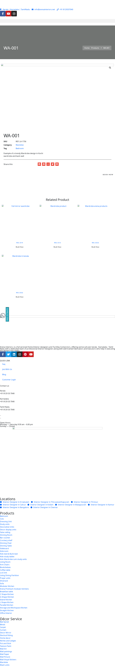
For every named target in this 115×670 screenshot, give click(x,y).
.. (0, 417)
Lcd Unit (3, 572)
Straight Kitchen (7, 610)
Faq (3, 364)
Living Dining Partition (9, 575)
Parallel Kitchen (6, 605)
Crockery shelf (6, 540)
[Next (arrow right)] (111, 335)
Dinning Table (6, 546)
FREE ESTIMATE (7, 314)
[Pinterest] (25, 354)
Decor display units (8, 529)
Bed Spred (4, 622)
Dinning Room (6, 535)
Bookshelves (5, 567)
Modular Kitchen (7, 586)
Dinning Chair (6, 543)
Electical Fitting (6, 635)
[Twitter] (8, 354)
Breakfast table (6, 591)
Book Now (108, 175)
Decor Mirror (5, 632)
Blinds (2, 624)
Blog (4, 374)
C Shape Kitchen (7, 594)
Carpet (3, 627)
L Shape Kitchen (6, 602)
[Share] (107, 2)
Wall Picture (5, 657)
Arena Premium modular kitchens (14, 589)
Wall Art (3, 649)
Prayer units (5, 578)
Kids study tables (7, 556)
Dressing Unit (6, 521)
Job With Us (7, 369)
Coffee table (5, 570)
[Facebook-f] (3, 13)
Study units (5, 524)
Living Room (5, 562)
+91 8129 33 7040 (7, 393)
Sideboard (4, 548)
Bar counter (5, 537)
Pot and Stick (5, 643)
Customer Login (9, 379)
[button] (57, 21)
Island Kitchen (6, 599)
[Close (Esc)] (112, 2)
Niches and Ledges (8, 640)
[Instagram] (14, 13)
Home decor (5, 638)
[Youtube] (8, 13)
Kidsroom (4, 551)
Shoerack (4, 581)
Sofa (2, 583)
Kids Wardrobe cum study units (13, 559)
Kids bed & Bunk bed (9, 554)
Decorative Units (7, 527)
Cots (2, 519)
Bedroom (20, 148)
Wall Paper (4, 654)
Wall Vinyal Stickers (8, 659)
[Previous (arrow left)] (4, 335)
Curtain (3, 630)
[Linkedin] (14, 354)
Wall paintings (6, 651)
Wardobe (20, 145)
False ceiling (5, 532)
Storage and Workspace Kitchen (13, 607)
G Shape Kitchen (7, 597)
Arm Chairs (4, 564)
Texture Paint (5, 646)
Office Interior (6, 613)
